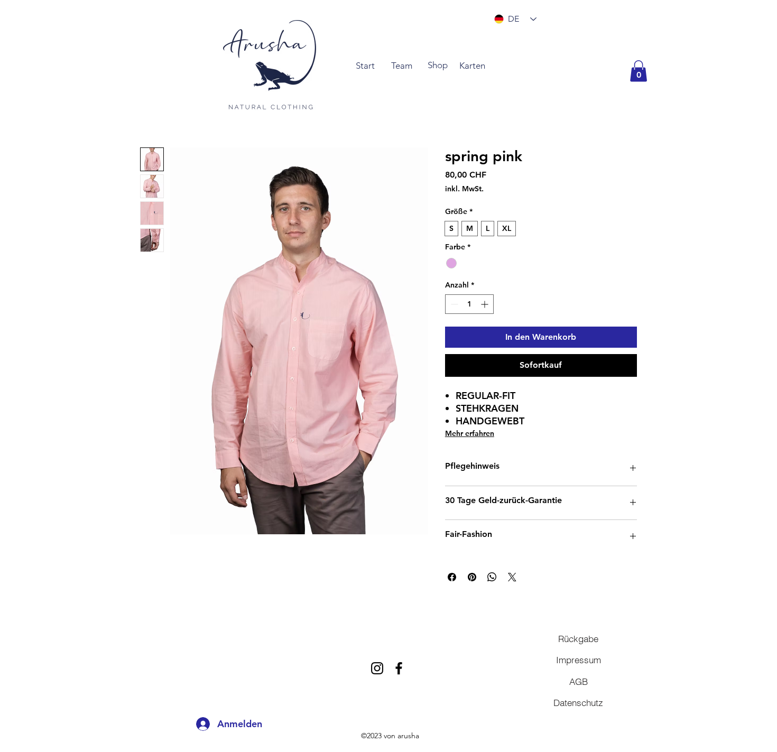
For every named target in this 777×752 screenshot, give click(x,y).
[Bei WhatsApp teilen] (492, 577)
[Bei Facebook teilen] (452, 577)
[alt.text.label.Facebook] (399, 668)
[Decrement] (453, 304)
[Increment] (485, 304)
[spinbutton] (469, 304)
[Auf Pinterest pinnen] (472, 577)
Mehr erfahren (469, 433)
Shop (438, 65)
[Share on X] (512, 577)
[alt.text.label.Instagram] (377, 668)
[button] (639, 71)
